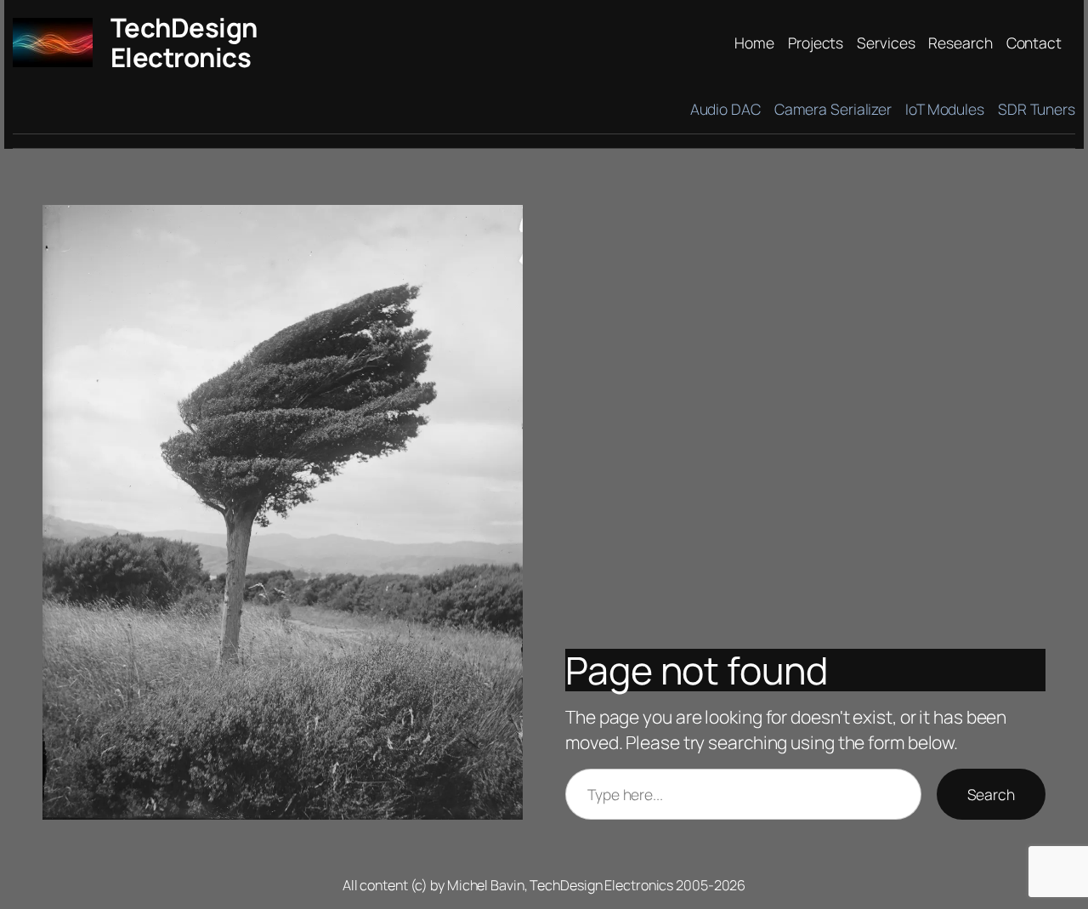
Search (991, 794)
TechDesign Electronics (184, 42)
